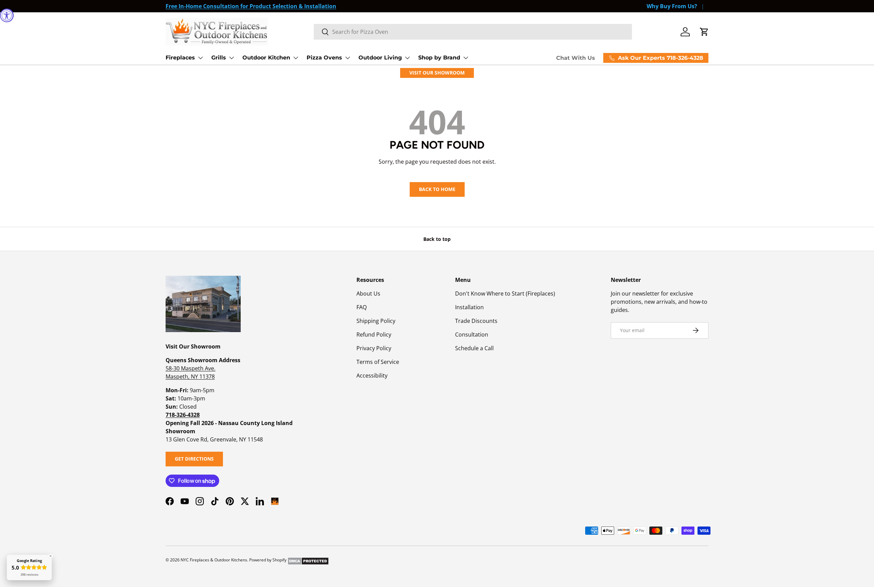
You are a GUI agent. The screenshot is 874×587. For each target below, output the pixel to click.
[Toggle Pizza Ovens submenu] (347, 58)
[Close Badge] (50, 556)
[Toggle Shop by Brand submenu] (466, 58)
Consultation (471, 334)
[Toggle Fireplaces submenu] (200, 58)
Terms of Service (377, 362)
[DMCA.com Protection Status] (308, 560)
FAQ (361, 307)
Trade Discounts (476, 321)
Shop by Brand (439, 57)
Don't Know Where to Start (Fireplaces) (505, 293)
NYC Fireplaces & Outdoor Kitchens (214, 560)
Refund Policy (373, 334)
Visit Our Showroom (437, 72)
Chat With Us (575, 58)
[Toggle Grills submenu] (231, 58)
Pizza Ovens (324, 57)
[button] (704, 31)
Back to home (437, 189)
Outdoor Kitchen (266, 57)
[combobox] (473, 32)
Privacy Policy (373, 348)
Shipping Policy (375, 321)
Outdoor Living (380, 57)
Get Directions (194, 458)
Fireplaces (180, 57)
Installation (469, 307)
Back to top (437, 239)
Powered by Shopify (267, 560)
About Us (368, 293)
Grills (218, 57)
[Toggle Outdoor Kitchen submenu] (296, 58)
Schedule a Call (474, 348)
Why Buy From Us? (672, 6)
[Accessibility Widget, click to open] (7, 15)
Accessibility (371, 375)
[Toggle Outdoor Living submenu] (407, 58)
